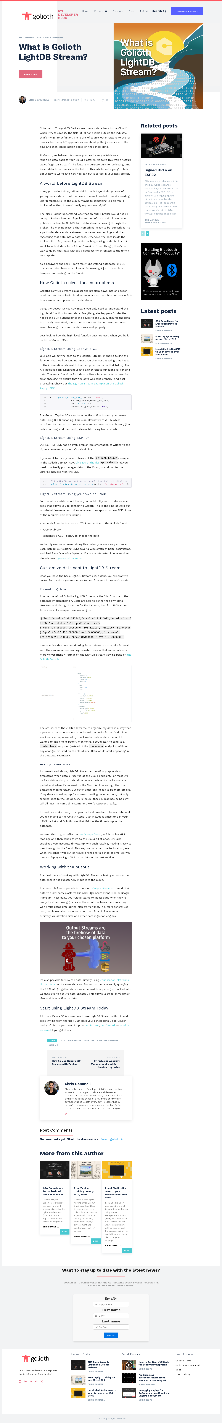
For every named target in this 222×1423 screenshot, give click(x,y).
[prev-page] (143, 233)
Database (74, 1040)
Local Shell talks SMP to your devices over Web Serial (116, 1193)
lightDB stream (107, 1040)
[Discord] (36, 1381)
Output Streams (102, 888)
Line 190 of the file (96, 462)
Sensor (53, 1045)
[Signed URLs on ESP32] (161, 146)
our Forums (92, 1025)
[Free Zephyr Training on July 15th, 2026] (86, 1170)
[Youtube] (31, 1381)
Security (48, 1183)
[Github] (20, 1381)
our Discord (108, 1025)
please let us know (69, 558)
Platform (26, 37)
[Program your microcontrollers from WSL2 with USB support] (129, 1378)
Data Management (51, 37)
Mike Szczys (145, 1369)
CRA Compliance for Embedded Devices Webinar (53, 1191)
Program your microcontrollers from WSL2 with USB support (152, 1378)
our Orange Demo (90, 834)
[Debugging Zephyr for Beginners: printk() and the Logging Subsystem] (129, 1393)
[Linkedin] (25, 1381)
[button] (159, 11)
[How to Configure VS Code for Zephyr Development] (129, 1365)
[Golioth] (35, 1358)
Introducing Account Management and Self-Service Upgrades (105, 1064)
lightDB (89, 1040)
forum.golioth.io (112, 1139)
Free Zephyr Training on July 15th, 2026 (84, 1191)
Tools (108, 1183)
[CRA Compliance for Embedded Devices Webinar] (54, 1170)
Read (64, 1232)
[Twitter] (41, 1381)
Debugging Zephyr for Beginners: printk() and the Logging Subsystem (153, 1393)
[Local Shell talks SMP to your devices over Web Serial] (117, 1170)
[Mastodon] (66, 1113)
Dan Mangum (152, 220)
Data (62, 1040)
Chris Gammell (39, 99)
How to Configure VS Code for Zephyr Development (153, 1363)
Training (78, 1183)
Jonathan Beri (146, 1384)
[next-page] (147, 233)
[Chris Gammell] (23, 100)
